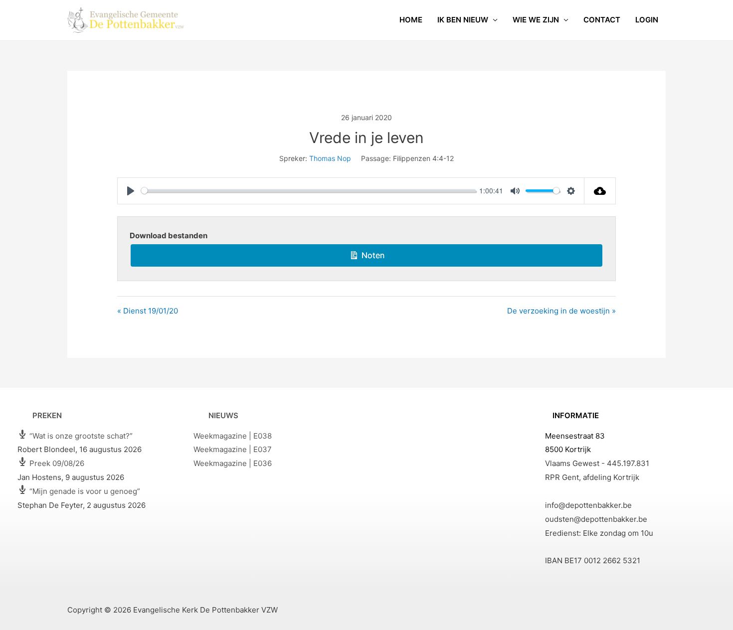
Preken (47, 415)
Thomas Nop (330, 158)
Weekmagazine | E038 (232, 436)
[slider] (308, 190)
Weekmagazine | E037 (232, 449)
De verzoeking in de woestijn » (561, 310)
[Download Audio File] (600, 190)
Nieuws (223, 415)
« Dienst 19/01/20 (147, 310)
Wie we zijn (536, 19)
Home (410, 19)
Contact (601, 19)
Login (646, 19)
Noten (371, 255)
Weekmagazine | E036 (232, 463)
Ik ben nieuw (462, 19)
